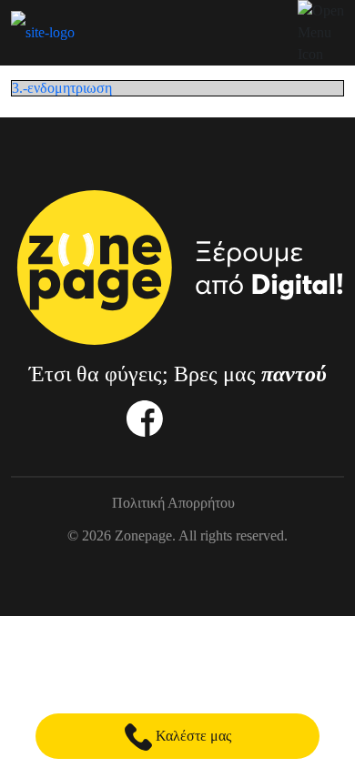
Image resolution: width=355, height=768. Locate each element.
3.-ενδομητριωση (62, 88)
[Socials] (145, 418)
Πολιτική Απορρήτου (173, 503)
